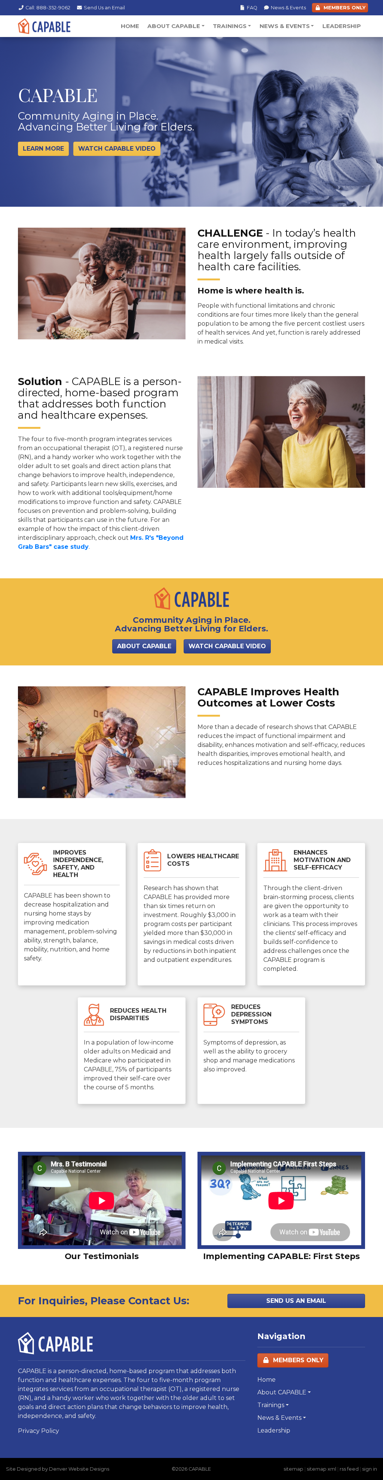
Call (47, 7)
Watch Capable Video (117, 148)
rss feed (349, 1469)
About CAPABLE (173, 26)
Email (104, 7)
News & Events (285, 26)
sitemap (293, 1469)
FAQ (252, 7)
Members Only (297, 1360)
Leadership (341, 26)
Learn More (43, 148)
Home (130, 26)
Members (343, 7)
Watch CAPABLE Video (227, 646)
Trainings (229, 26)
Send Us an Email (296, 1300)
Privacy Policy (38, 1430)
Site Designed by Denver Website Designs (57, 1469)
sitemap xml (321, 1469)
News (288, 7)
